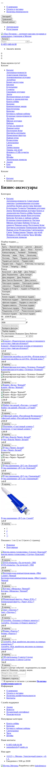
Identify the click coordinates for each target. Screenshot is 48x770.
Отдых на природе (14, 126)
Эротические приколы (16, 159)
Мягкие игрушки (14, 121)
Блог (8, 164)
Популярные (12, 547)
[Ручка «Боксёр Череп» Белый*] (16, 437)
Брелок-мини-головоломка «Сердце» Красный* (23, 554)
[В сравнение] (15, 354)
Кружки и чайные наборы (18, 113)
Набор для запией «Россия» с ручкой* (18, 407)
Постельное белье (14, 130)
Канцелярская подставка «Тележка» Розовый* (22, 369)
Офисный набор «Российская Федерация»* (21, 418)
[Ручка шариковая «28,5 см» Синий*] (15, 516)
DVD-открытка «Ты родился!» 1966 (17, 565)
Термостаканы (12, 147)
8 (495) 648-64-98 (9, 44)
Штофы (9, 157)
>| (7, 536)
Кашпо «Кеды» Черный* (12, 387)
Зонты (9, 94)
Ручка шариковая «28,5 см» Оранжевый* (19, 478)
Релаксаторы (12, 140)
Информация (7, 686)
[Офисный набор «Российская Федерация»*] (22, 416)
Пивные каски (13, 128)
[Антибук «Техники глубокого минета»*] (20, 620)
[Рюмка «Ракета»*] (10, 631)
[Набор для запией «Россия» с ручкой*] (19, 405)
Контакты (10, 167)
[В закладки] (13, 354)
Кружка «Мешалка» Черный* (14, 591)
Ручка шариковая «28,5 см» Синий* (17, 518)
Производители (13, 714)
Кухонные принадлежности (19, 116)
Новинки (10, 545)
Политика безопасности (17, 11)
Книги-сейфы (12, 101)
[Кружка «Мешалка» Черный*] (15, 588)
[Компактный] (7, 339)
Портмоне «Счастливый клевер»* (16, 429)
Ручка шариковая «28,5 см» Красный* (18, 468)
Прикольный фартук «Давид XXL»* (17, 601)
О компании (12, 7)
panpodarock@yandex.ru (17, 747)
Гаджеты (10, 89)
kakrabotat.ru (40, 765)
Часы (8, 155)
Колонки (10, 104)
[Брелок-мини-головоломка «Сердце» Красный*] (24, 552)
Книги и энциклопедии (17, 99)
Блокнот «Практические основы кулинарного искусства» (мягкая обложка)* (22, 347)
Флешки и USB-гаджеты (17, 152)
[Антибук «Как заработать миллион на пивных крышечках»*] (24, 644)
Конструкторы (13, 109)
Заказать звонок (13, 49)
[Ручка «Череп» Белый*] (12, 448)
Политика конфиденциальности (21, 695)
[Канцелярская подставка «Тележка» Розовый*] (23, 367)
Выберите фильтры (10, 325)
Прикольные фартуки (16, 135)
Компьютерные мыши (16, 106)
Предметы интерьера (15, 133)
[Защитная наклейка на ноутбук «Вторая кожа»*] (23, 356)
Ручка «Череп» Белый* (11, 450)
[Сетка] (2, 339)
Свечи (9, 145)
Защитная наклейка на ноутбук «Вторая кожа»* (22, 359)
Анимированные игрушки (18, 77)
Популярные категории (11, 719)
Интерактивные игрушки (18, 97)
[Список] (5, 339)
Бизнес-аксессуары (15, 82)
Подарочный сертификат (17, 712)
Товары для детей (14, 150)
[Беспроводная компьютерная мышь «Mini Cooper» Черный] (24, 575)
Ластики (10, 118)
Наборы (10, 123)
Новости (10, 709)
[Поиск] (31, 42)
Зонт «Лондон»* (8, 612)
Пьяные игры (12, 138)
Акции (9, 162)
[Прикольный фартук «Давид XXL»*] (18, 599)
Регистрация (12, 29)
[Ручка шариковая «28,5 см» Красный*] (19, 465)
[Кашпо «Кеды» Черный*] (13, 385)
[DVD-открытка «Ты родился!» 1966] (18, 562)
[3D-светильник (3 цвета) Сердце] (17, 657)
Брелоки (10, 84)
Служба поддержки (10, 702)
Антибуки (11, 80)
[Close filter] (17, 242)
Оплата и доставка (14, 9)
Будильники (11, 87)
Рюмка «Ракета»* (9, 633)
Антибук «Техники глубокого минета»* (19, 623)
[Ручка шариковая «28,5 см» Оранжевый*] (21, 476)
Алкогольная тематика (16, 75)
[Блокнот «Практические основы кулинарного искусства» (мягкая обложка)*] (24, 343)
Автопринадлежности (16, 72)
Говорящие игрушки (15, 92)
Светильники (12, 142)
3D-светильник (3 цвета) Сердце (16, 659)
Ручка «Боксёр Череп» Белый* (15, 439)
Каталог (5, 39)
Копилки (10, 111)
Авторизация (12, 27)
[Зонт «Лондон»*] (9, 610)
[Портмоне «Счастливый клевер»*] (17, 426)
